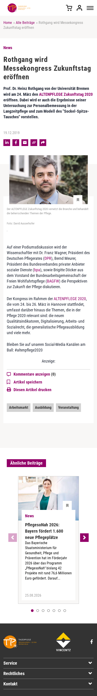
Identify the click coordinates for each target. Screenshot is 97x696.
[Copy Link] (33, 142)
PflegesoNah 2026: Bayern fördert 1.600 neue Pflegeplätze (44, 531)
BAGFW (53, 281)
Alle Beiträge (25, 23)
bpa (37, 269)
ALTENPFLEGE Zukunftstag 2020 (66, 94)
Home (7, 23)
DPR (47, 258)
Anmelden (79, 8)
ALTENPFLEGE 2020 (70, 298)
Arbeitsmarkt (18, 407)
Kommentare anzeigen (35, 374)
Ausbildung (43, 407)
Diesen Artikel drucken (32, 389)
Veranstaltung (68, 407)
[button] (37, 610)
